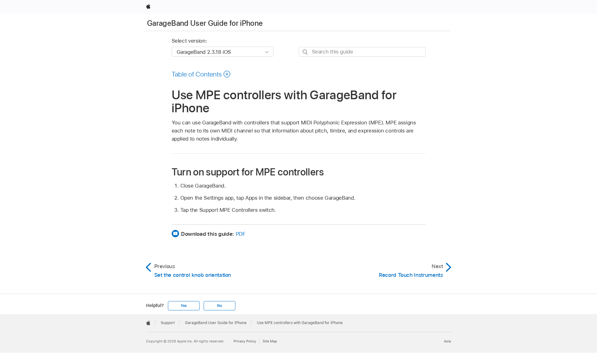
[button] (201, 74)
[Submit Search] (305, 52)
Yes (184, 306)
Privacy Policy (245, 341)
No (219, 306)
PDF (241, 234)
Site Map (270, 341)
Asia (447, 341)
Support (168, 323)
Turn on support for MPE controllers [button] (248, 172)
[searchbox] (362, 52)
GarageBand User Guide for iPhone (205, 23)
